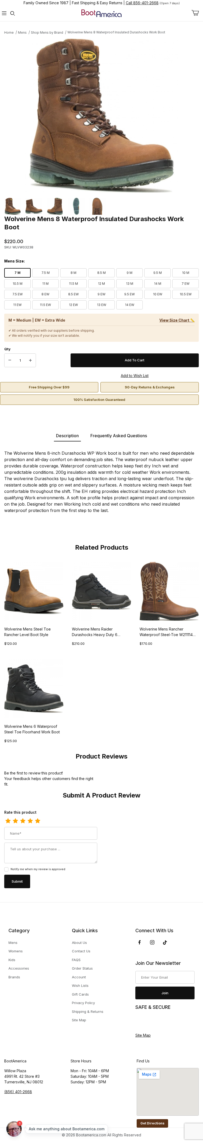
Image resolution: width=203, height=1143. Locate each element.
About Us (79, 942)
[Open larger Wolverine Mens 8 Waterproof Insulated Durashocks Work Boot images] (101, 115)
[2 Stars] (15, 821)
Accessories (18, 968)
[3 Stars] (22, 821)
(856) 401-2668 (18, 1091)
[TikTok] (165, 942)
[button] (12, 206)
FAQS (76, 960)
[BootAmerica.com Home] (101, 13)
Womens (15, 951)
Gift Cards (80, 994)
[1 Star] (8, 821)
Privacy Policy (83, 1003)
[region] (101, 206)
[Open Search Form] (12, 13)
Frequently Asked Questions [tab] (118, 435)
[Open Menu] (4, 13)
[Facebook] (139, 942)
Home (9, 32)
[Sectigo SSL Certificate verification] (150, 1021)
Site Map (79, 1020)
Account (79, 977)
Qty (7, 349)
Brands (14, 977)
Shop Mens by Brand (47, 32)
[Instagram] (152, 942)
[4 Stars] (30, 821)
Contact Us (81, 951)
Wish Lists (80, 985)
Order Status (82, 968)
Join (165, 993)
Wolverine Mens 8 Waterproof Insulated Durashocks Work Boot (116, 32)
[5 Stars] (37, 821)
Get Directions (152, 1123)
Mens (22, 32)
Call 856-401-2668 (142, 3)
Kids (11, 960)
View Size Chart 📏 (177, 320)
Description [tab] (67, 435)
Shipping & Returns (87, 1011)
